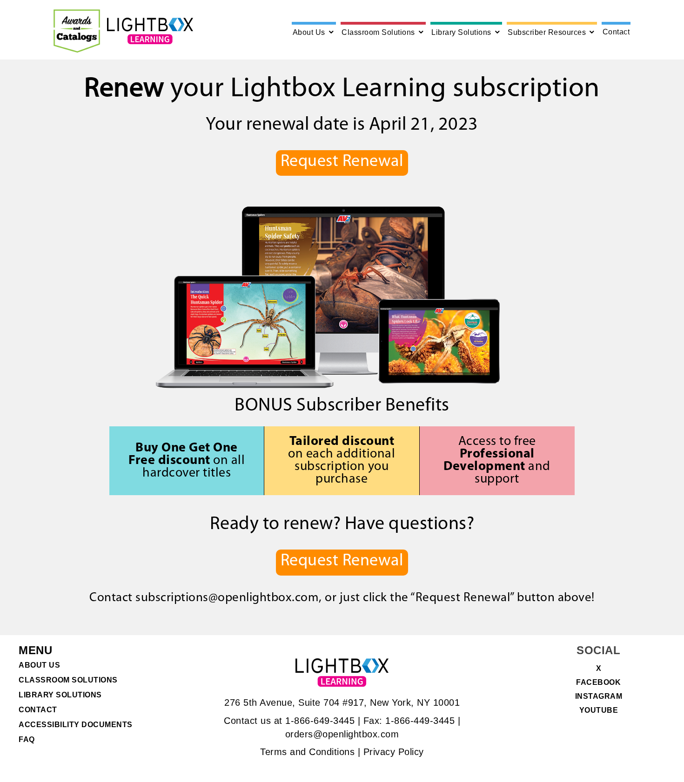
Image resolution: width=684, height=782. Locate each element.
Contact (616, 32)
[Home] (150, 31)
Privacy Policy (393, 752)
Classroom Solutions (378, 32)
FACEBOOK (598, 682)
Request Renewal (342, 161)
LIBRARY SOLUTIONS (60, 695)
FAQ (27, 739)
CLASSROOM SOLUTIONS (68, 680)
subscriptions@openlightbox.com (227, 598)
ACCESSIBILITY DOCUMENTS (76, 725)
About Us (309, 32)
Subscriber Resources (547, 32)
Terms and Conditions (307, 752)
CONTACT (38, 710)
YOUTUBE (598, 710)
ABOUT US (39, 665)
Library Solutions (461, 32)
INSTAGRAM (599, 696)
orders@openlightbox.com (342, 734)
